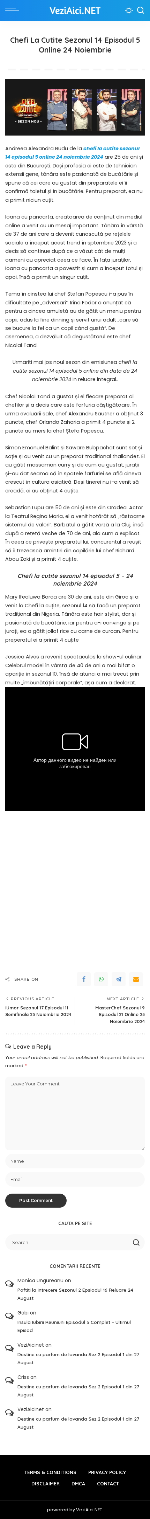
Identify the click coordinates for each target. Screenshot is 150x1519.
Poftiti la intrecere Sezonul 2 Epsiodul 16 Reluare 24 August (75, 1294)
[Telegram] (119, 979)
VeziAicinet (30, 1344)
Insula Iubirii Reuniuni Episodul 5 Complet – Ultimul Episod (74, 1326)
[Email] (136, 979)
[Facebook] (84, 979)
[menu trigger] (14, 10)
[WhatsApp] (101, 979)
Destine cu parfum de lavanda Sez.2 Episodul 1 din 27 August (78, 1358)
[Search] (140, 10)
